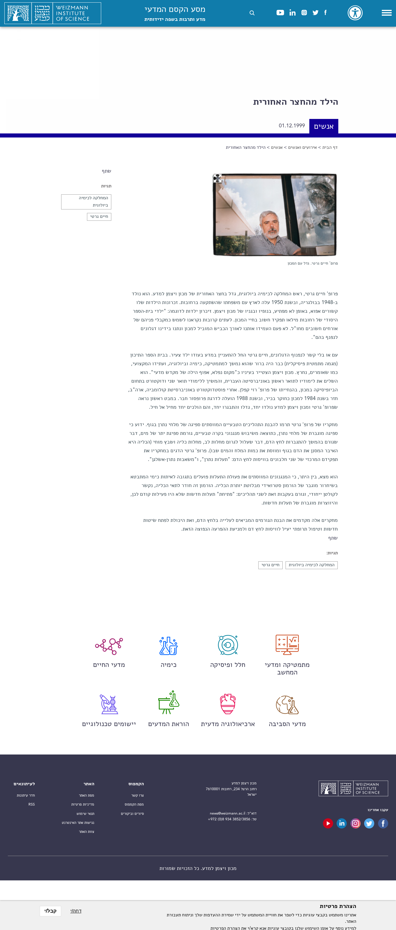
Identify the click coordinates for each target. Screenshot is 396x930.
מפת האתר (86, 795)
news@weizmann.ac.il (227, 813)
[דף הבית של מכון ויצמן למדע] (52, 13)
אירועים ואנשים (302, 147)
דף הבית (330, 147)
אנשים (324, 127)
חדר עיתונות (26, 795)
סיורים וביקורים (132, 814)
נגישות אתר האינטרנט (78, 823)
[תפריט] (387, 13)
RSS (31, 804)
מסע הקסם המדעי (174, 14)
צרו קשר (137, 795)
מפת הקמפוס (134, 804)
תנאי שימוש (85, 814)
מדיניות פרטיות (82, 804)
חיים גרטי (99, 216)
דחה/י (75, 911)
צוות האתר (86, 832)
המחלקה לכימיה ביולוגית (312, 565)
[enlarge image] (217, 178)
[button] (252, 13)
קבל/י (50, 911)
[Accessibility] (355, 12)
